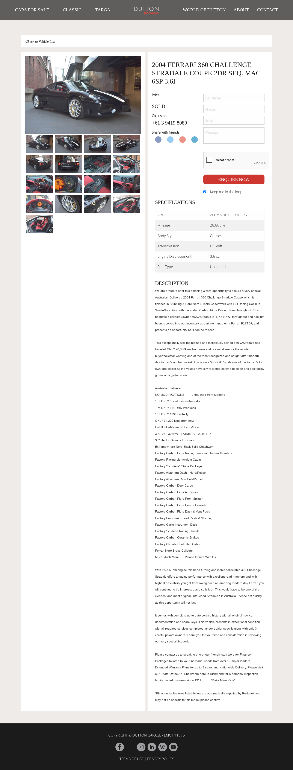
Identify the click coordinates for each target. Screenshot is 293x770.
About (241, 9)
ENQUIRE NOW (234, 179)
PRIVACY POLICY (160, 758)
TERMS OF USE (131, 758)
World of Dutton (204, 9)
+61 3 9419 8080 (169, 123)
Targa (102, 9)
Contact (267, 9)
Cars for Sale (32, 9)
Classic (72, 9)
